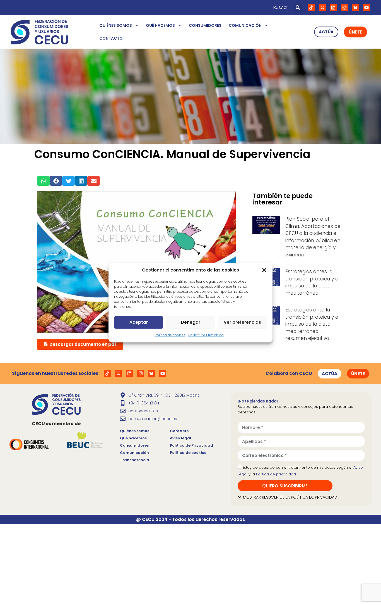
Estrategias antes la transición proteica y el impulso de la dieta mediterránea (312, 282)
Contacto (111, 38)
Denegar (190, 322)
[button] (264, 270)
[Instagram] (344, 7)
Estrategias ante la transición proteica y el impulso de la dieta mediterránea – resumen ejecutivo (312, 324)
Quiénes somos (115, 25)
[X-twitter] (322, 7)
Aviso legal (180, 438)
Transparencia (134, 460)
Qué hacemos (160, 25)
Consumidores (205, 25)
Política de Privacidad (206, 334)
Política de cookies (170, 334)
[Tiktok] (311, 7)
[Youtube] (366, 7)
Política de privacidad (276, 474)
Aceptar (138, 322)
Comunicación (245, 25)
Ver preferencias (242, 322)
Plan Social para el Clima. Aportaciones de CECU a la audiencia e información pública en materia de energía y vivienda (313, 237)
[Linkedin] (333, 7)
